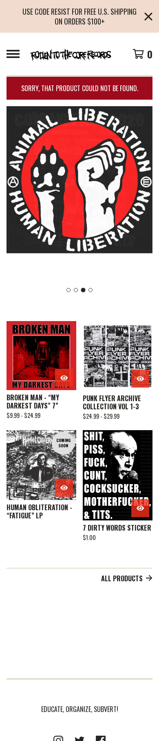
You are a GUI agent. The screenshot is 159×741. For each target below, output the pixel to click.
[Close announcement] (148, 16)
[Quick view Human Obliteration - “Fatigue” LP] (64, 488)
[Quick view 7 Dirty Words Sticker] (140, 508)
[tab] (68, 290)
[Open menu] (13, 54)
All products (122, 578)
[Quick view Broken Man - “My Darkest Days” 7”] (64, 378)
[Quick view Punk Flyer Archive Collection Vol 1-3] (140, 379)
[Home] (70, 54)
